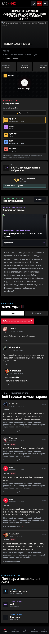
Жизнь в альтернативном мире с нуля (20, 54)
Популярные (36, 313)
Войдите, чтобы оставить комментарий (17, 321)
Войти (39, 3)
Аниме (6, 51)
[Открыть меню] (45, 3)
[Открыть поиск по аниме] (33, 3)
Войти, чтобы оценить (14, 186)
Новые (12, 313)
